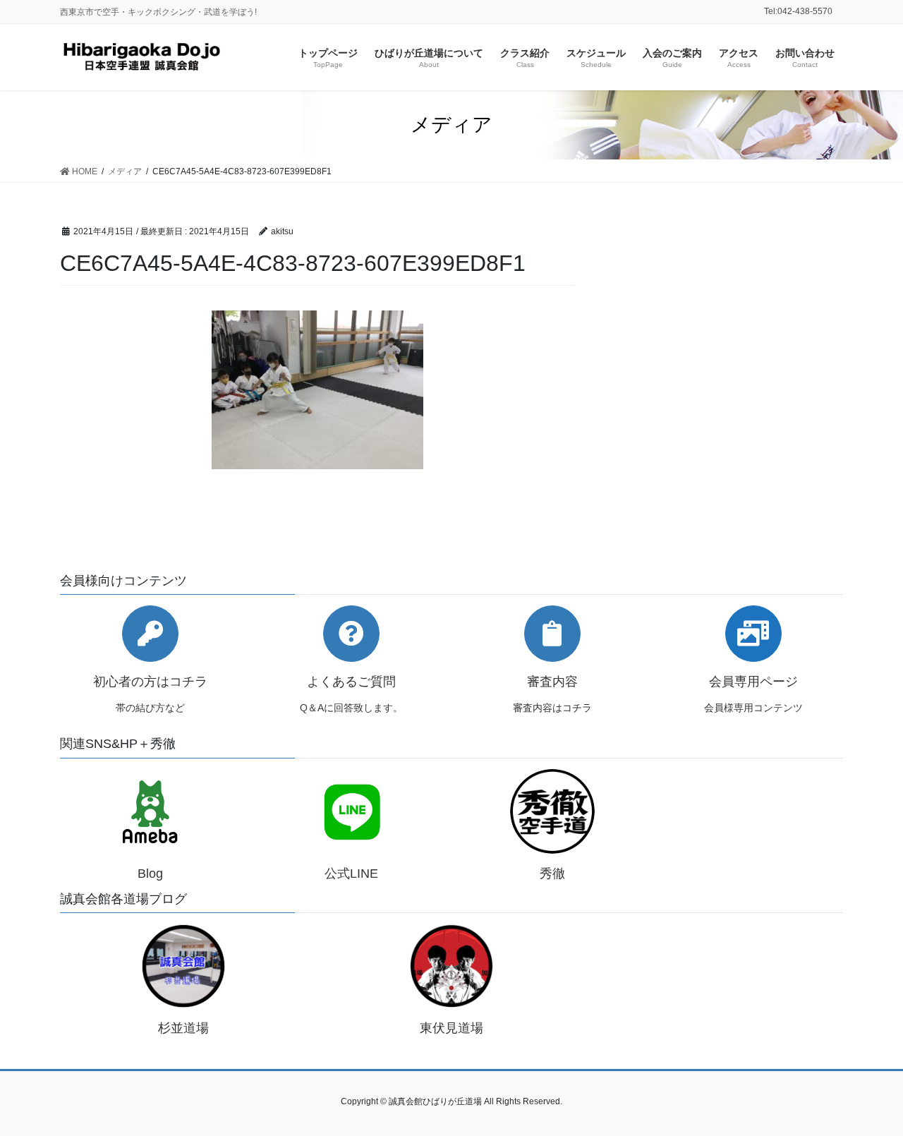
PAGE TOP (868, 1089)
